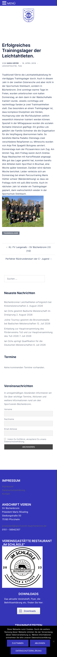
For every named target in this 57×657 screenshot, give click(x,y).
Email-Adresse (10, 429)
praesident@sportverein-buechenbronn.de (24, 525)
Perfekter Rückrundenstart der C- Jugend (27, 258)
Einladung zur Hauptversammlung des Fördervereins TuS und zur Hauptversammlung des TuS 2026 (28, 332)
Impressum (7, 486)
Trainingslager (10, 233)
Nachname (9, 419)
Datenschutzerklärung (13, 490)
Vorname (8, 409)
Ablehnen (40, 643)
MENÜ (11, 3)
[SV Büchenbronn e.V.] (28, 15)
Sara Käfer (13, 63)
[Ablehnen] (53, 641)
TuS (20, 66)
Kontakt (6, 493)
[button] (4, 3)
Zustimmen (18, 643)
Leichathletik (9, 66)
